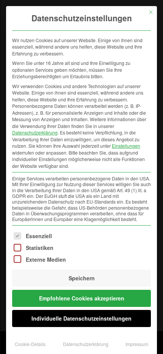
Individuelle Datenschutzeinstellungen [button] (81, 318)
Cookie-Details (30, 344)
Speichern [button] (82, 278)
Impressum (136, 344)
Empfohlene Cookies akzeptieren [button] (81, 298)
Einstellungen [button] (126, 145)
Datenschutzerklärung (35, 132)
